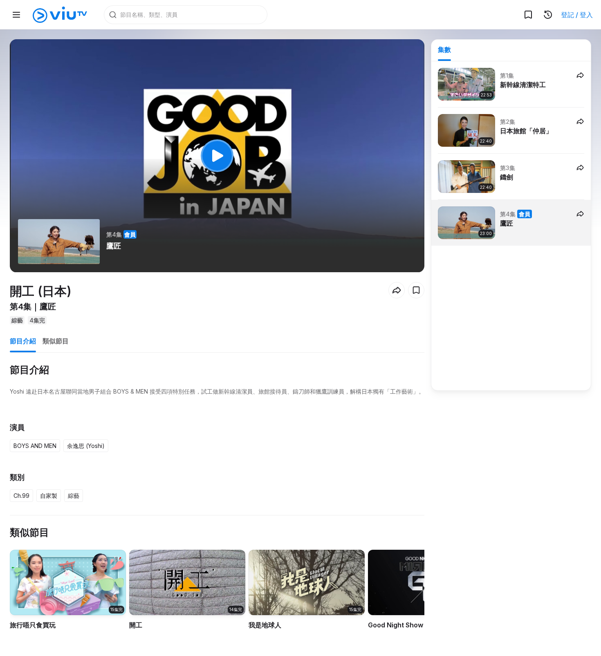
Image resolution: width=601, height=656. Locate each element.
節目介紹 (23, 341)
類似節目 (56, 341)
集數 (444, 49)
